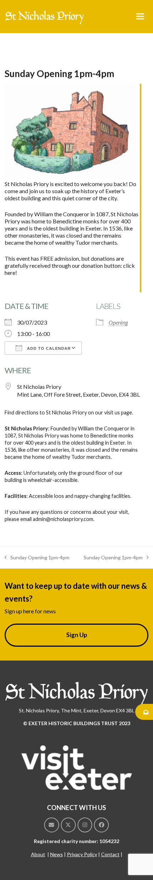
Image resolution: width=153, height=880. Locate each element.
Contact (110, 854)
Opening (118, 322)
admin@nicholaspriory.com (63, 519)
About (38, 854)
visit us (112, 412)
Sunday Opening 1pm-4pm (37, 557)
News (56, 854)
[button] (140, 16)
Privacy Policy (82, 854)
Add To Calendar (48, 348)
